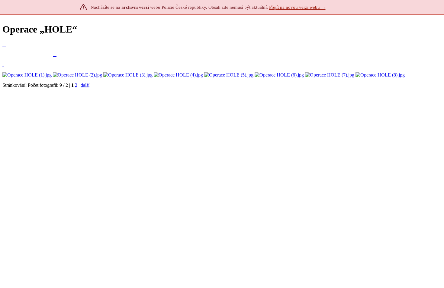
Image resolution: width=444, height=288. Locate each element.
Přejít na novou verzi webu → (297, 7)
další (85, 85)
